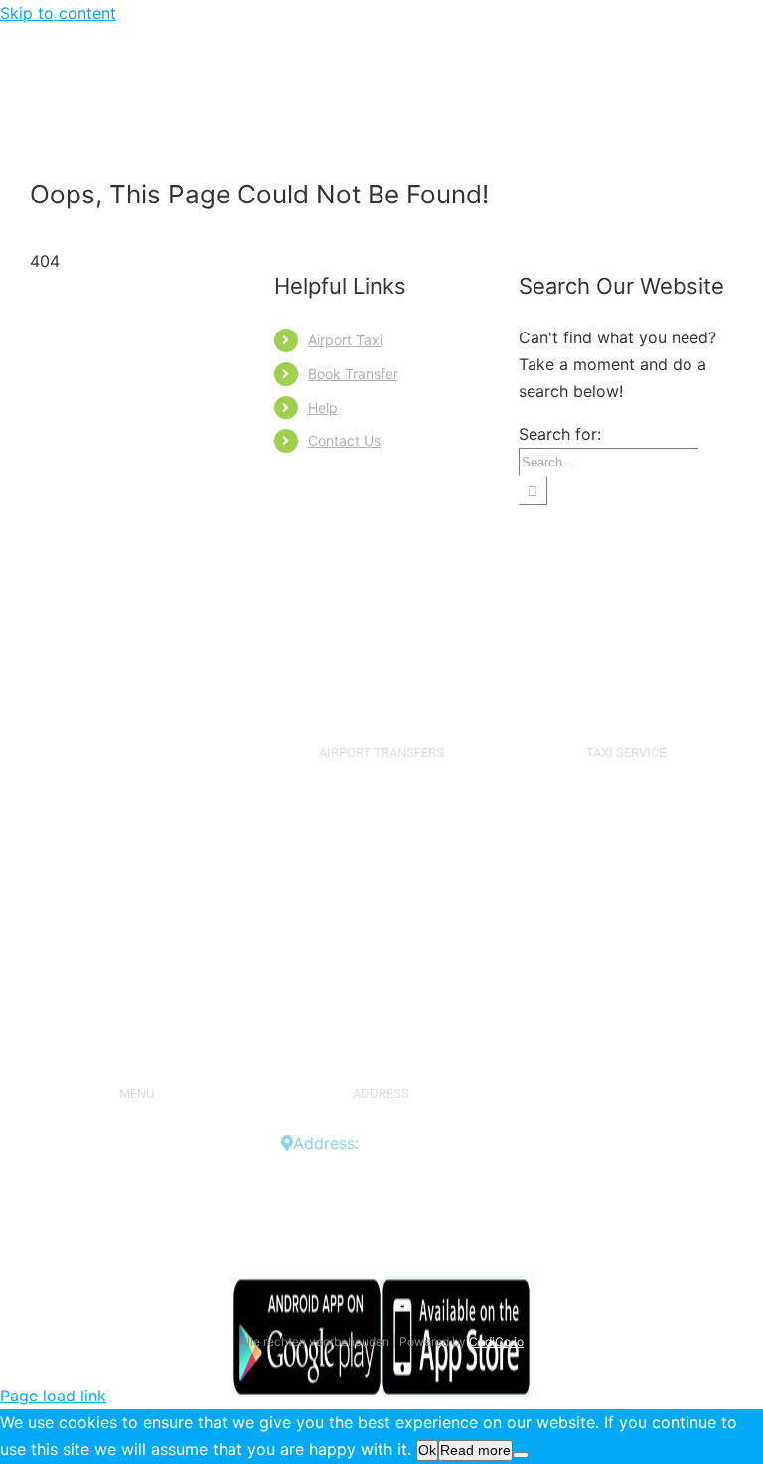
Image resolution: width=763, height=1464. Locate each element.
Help (323, 407)
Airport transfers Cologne (381, 939)
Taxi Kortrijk (625, 939)
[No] (521, 1455)
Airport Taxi (345, 340)
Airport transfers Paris (381, 1019)
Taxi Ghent (625, 884)
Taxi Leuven (626, 912)
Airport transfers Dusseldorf (381, 966)
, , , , (388, 1170)
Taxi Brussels (626, 804)
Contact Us (344, 440)
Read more (475, 1450)
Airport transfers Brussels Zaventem (381, 817)
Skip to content (58, 13)
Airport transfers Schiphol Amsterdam (381, 897)
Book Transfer (353, 373)
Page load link (53, 1395)
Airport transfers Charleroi (381, 857)
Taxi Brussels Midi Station (626, 966)
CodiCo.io (496, 1341)
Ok (427, 1450)
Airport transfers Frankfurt (381, 992)
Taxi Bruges (626, 857)
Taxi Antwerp (626, 831)
